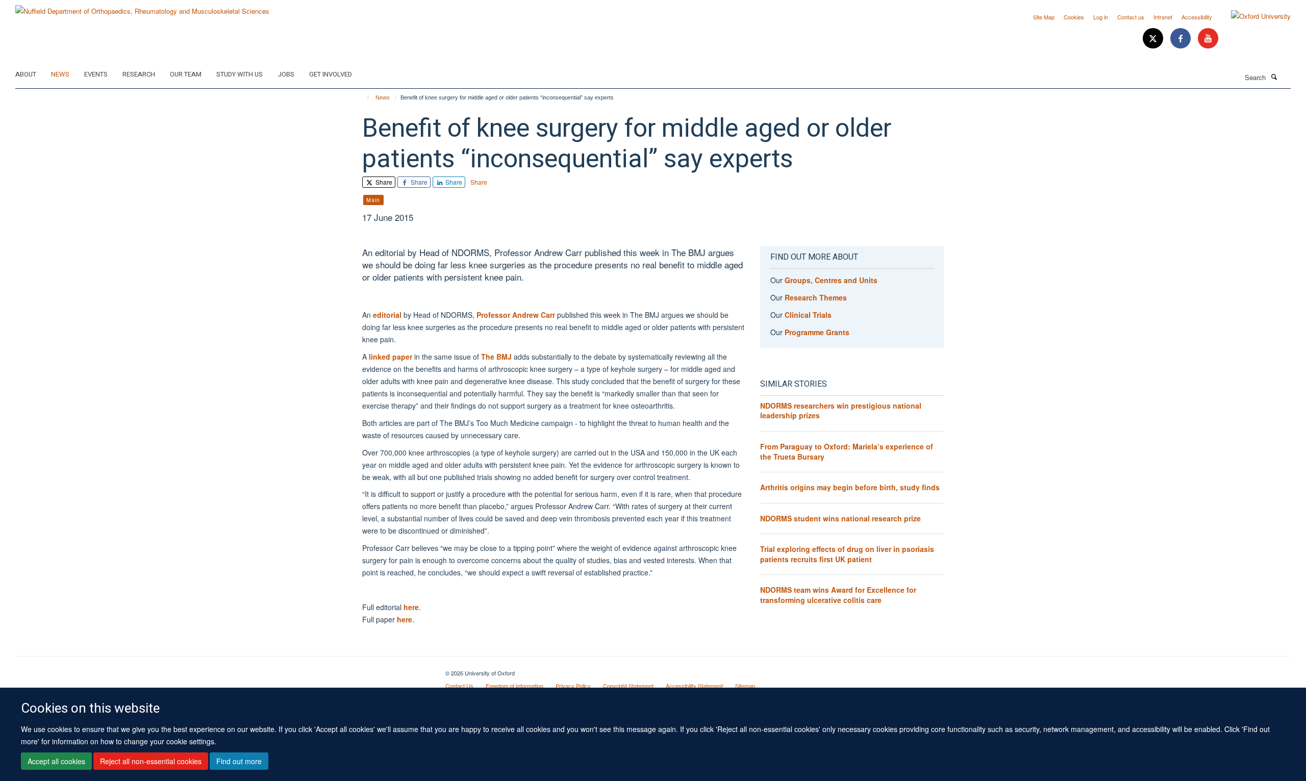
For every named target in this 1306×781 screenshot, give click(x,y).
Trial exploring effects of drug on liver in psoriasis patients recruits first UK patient (847, 554)
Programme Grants (817, 332)
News (60, 74)
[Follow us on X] (1154, 38)
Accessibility (1197, 17)
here (411, 607)
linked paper (390, 356)
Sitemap (745, 686)
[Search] (1273, 76)
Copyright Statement (628, 686)
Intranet (1162, 17)
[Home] (363, 97)
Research (138, 74)
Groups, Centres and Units (831, 280)
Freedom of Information (514, 686)
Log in (1100, 17)
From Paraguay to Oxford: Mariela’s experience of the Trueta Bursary (846, 451)
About (25, 74)
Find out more (239, 761)
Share (383, 182)
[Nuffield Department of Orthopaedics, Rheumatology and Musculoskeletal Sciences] (142, 7)
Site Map (1043, 17)
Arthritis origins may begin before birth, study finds (850, 487)
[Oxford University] (1253, 16)
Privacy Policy (573, 686)
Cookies (1074, 17)
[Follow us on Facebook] (1181, 38)
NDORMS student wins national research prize (840, 518)
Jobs (286, 74)
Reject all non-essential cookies (151, 761)
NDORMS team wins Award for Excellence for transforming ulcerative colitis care (838, 595)
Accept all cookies (56, 761)
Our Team (186, 74)
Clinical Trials (808, 315)
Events (96, 74)
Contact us (1130, 17)
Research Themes (816, 297)
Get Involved (330, 74)
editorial (387, 315)
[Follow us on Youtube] (1208, 38)
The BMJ (496, 356)
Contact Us (459, 686)
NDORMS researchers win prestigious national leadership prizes (840, 410)
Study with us (239, 74)
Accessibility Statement (694, 686)
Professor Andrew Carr (515, 315)
